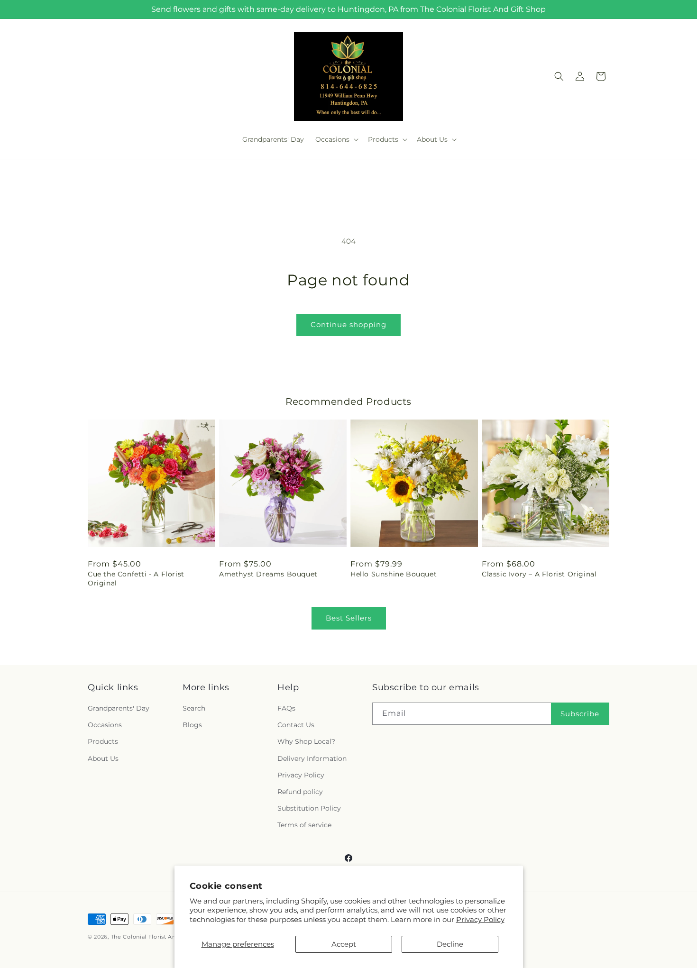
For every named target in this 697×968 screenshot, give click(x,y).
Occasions (105, 725)
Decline (450, 944)
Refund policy (300, 791)
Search (194, 708)
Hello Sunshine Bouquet (393, 574)
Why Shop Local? (306, 741)
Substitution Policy (309, 808)
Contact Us (295, 725)
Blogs (192, 725)
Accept (343, 944)
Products (103, 741)
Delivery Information (312, 758)
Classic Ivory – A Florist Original (539, 574)
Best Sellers (349, 617)
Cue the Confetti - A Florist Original (136, 578)
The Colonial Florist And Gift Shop (160, 936)
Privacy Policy (480, 919)
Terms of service (304, 825)
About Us (103, 758)
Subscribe (579, 713)
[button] (336, 139)
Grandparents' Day (118, 708)
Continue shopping (348, 324)
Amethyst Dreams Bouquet (268, 574)
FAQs (286, 708)
